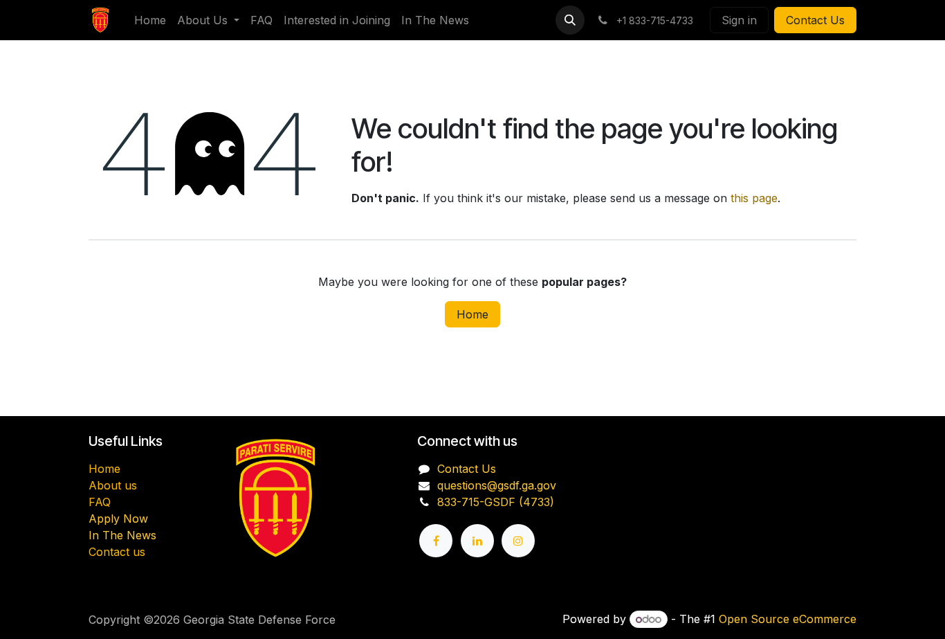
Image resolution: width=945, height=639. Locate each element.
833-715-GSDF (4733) (495, 502)
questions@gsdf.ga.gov (496, 485)
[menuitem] (150, 20)
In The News (122, 535)
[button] (570, 20)
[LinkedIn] (477, 540)
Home (472, 314)
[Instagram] (518, 540)
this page (754, 198)
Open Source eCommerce (787, 619)
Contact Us (815, 20)
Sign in (739, 20)
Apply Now (118, 518)
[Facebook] (435, 540)
